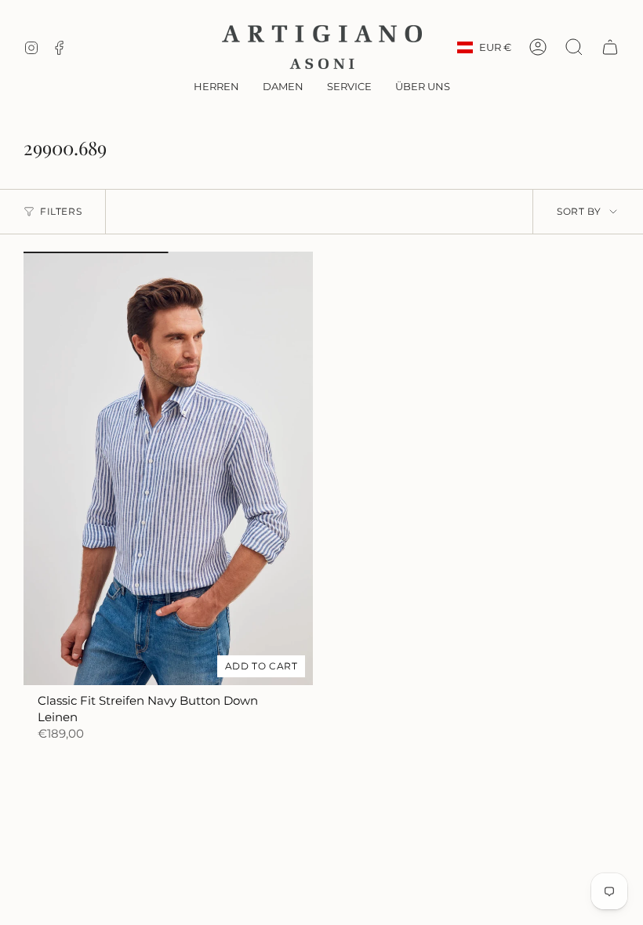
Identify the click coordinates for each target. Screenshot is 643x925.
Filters (61, 211)
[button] (216, 88)
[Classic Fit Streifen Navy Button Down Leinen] (168, 469)
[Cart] (610, 47)
